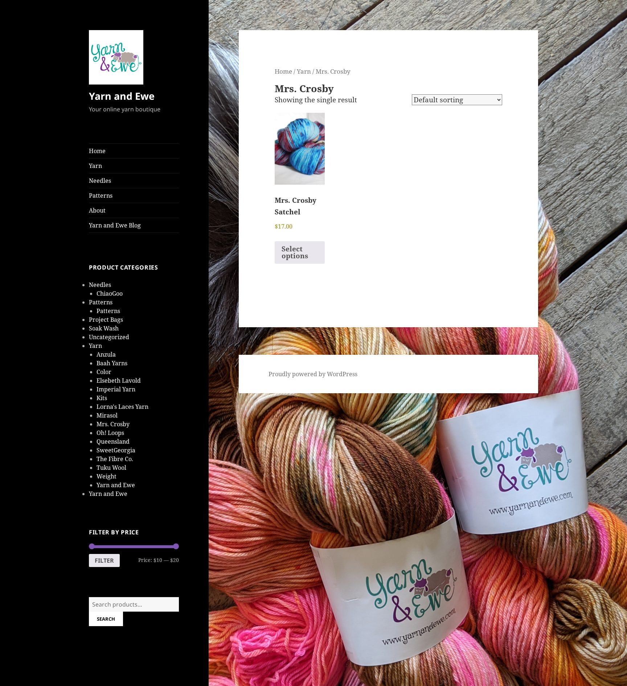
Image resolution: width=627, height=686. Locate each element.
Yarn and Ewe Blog (115, 225)
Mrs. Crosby (113, 424)
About (97, 210)
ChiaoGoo (110, 293)
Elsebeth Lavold (119, 381)
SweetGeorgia (116, 450)
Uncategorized (109, 337)
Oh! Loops (110, 433)
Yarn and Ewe (122, 96)
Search (106, 619)
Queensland (113, 441)
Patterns (100, 196)
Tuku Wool (111, 468)
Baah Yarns (112, 363)
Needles (100, 181)
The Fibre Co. (115, 459)
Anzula (106, 354)
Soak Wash (104, 328)
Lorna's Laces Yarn (122, 407)
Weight (106, 476)
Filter (104, 560)
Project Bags (106, 320)
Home (97, 151)
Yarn (95, 166)
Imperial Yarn (116, 389)
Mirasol (107, 415)
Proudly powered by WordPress (313, 374)
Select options (295, 252)
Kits (102, 398)
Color (104, 372)
